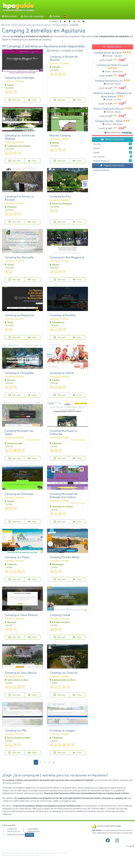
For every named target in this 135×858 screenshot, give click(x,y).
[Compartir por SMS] (83, 21)
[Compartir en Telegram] (74, 21)
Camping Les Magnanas (19, 315)
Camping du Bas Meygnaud (67, 257)
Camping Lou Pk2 (15, 730)
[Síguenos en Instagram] (118, 840)
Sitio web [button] (16, 100)
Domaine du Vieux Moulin (21, 672)
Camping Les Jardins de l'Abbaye (20, 137)
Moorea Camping (60, 135)
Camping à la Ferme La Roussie (19, 198)
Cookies (29, 835)
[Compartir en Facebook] (60, 21)
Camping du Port (60, 196)
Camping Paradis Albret (64, 557)
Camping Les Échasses (19, 493)
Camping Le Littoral (62, 372)
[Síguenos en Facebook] (108, 840)
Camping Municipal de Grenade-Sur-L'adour (63, 495)
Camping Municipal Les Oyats (19, 432)
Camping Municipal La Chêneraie (63, 432)
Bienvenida (10, 16)
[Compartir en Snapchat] (69, 21)
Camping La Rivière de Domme (64, 58)
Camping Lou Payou (17, 557)
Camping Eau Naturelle (19, 257)
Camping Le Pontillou (63, 315)
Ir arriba (129, 846)
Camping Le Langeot (62, 730)
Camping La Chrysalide (19, 372)
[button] (66, 16)
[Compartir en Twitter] (65, 21)
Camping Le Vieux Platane (21, 615)
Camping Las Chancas (64, 672)
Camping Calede (60, 615)
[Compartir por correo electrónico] (79, 21)
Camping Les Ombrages (20, 77)
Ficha (33, 100)
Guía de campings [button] (33, 16)
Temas (56, 16)
